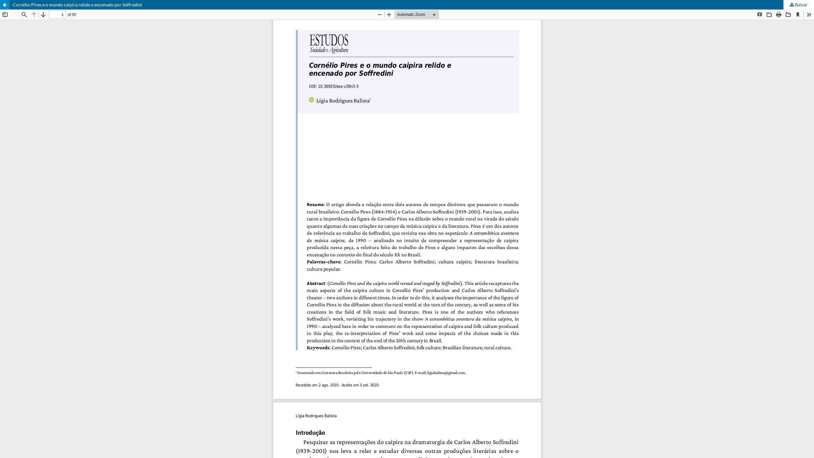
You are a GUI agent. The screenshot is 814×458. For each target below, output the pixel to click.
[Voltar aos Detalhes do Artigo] (5, 5)
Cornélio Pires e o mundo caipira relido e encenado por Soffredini (77, 4)
